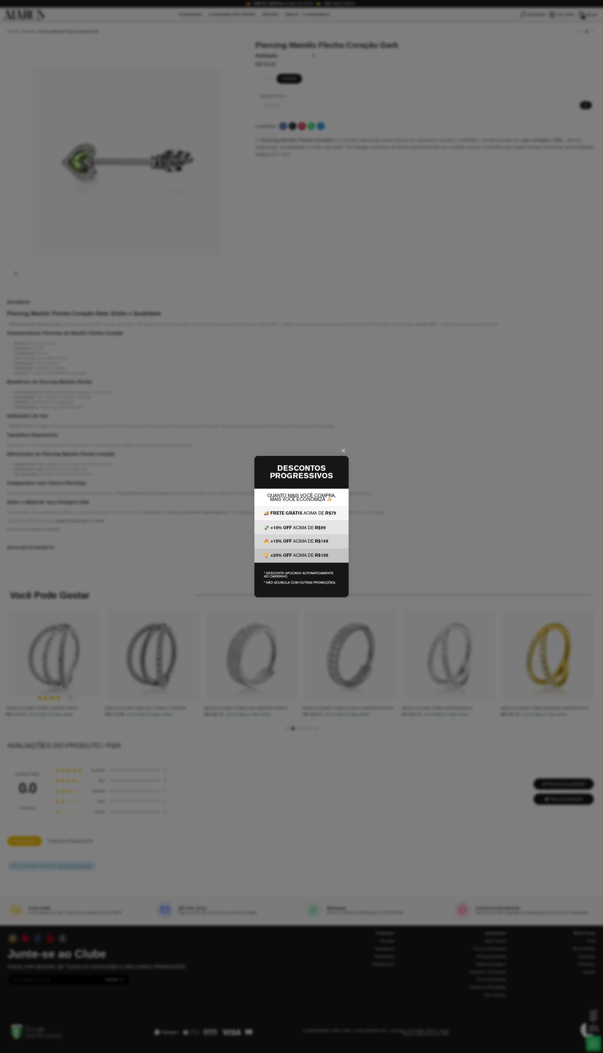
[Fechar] (343, 451)
